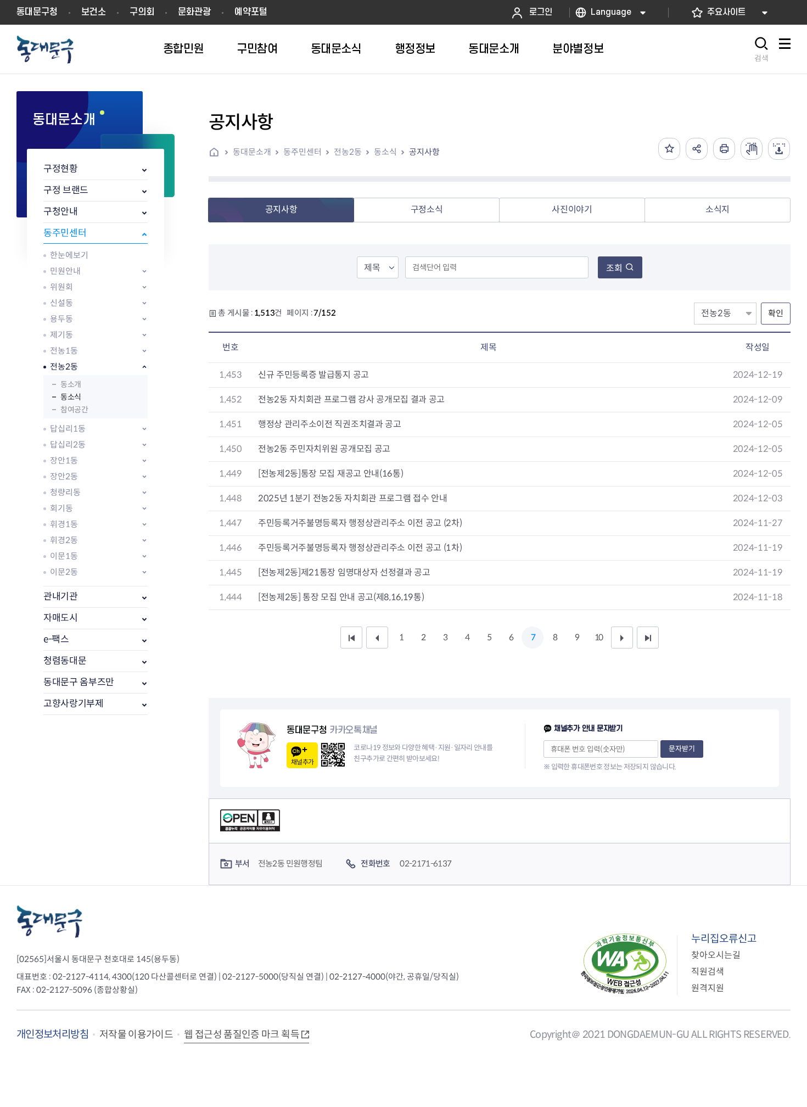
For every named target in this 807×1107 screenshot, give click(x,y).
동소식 (70, 397)
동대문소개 (252, 152)
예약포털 (250, 12)
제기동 (61, 334)
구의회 (142, 12)
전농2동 (64, 366)
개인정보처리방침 (52, 1034)
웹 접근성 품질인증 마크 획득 (241, 1034)
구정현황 (60, 169)
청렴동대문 (64, 661)
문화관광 (194, 12)
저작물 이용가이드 (136, 1034)
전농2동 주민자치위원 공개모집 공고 (324, 449)
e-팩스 (56, 639)
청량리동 (65, 492)
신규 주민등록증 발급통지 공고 (313, 375)
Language (611, 12)
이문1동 (64, 556)
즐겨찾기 (669, 149)
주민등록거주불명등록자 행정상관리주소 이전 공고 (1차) (360, 548)
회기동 (61, 508)
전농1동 (64, 350)
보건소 (93, 12)
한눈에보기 (69, 255)
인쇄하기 (724, 149)
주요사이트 (726, 12)
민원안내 (65, 271)
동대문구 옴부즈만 (78, 682)
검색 (761, 58)
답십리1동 (68, 428)
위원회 (61, 287)
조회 (614, 268)
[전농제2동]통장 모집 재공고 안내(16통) (330, 473)
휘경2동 (64, 540)
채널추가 (302, 762)
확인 (775, 313)
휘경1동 (64, 524)
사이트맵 (784, 49)
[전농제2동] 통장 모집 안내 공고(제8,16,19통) (341, 597)
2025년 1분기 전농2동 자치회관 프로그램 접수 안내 (352, 498)
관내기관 (60, 596)
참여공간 (74, 409)
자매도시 (60, 618)
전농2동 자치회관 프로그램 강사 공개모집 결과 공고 (351, 399)
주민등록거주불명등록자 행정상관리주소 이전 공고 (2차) (360, 523)
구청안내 (60, 211)
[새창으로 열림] (752, 149)
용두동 (61, 319)
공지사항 (424, 152)
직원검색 (707, 971)
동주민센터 (64, 233)
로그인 (540, 12)
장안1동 (64, 460)
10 (598, 637)
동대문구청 (37, 12)
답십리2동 (68, 444)
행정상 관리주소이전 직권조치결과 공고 (329, 424)
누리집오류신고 (723, 938)
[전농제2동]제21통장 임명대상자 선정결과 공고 (344, 572)
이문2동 (64, 572)
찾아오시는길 (716, 955)
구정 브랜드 (65, 190)
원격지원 (707, 988)
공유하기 (697, 149)
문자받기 (682, 748)
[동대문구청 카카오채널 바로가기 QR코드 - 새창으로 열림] (333, 754)
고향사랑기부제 (73, 703)
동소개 (70, 384)
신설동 (61, 303)
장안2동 (64, 476)
